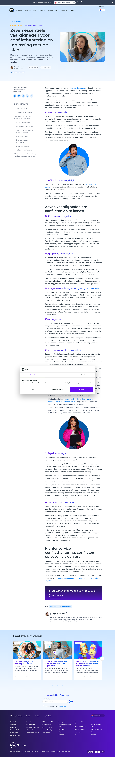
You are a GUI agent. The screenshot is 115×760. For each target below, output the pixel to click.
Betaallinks (13, 727)
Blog (28, 716)
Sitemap (53, 752)
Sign (92, 732)
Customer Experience (35, 25)
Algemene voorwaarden (31, 752)
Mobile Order (14, 733)
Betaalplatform (63, 722)
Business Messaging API (65, 726)
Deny (33, 389)
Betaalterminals (31, 722)
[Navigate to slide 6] (62, 685)
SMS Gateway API (47, 722)
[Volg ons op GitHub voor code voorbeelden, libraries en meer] (89, 752)
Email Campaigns (80, 729)
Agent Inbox (16, 25)
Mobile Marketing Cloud (96, 726)
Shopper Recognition (32, 730)
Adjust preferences (57, 389)
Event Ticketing (46, 725)
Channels (61, 732)
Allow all (81, 389)
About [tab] (83, 375)
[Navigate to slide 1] (50, 685)
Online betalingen (15, 735)
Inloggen (101, 6)
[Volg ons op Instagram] (92, 752)
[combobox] (65, 2)
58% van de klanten (77, 88)
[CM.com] (11, 10)
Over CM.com (16, 716)
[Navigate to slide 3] (55, 685)
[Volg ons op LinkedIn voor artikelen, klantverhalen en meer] (95, 752)
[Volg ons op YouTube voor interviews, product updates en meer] (102, 752)
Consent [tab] (32, 375)
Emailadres (47, 699)
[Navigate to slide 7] (65, 685)
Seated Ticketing (47, 730)
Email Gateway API (80, 727)
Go (79, 2)
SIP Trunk (13, 722)
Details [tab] (57, 375)
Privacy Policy (62, 706)
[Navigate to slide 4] (57, 685)
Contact (48, 716)
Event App (78, 732)
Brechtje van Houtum (20, 67)
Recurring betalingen (32, 727)
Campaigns (62, 729)
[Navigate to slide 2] (52, 685)
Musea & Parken (47, 727)
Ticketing (93, 735)
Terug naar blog (16, 21)
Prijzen (72, 10)
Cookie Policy (45, 752)
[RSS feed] (99, 752)
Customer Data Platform (79, 723)
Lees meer (55, 595)
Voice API (13, 725)
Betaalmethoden (15, 730)
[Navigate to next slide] (102, 659)
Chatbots (61, 735)
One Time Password (97, 729)
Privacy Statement (15, 752)
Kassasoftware (95, 722)
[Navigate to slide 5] (60, 685)
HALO (76, 735)
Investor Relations (64, 752)
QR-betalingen (30, 725)
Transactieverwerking (32, 733)
